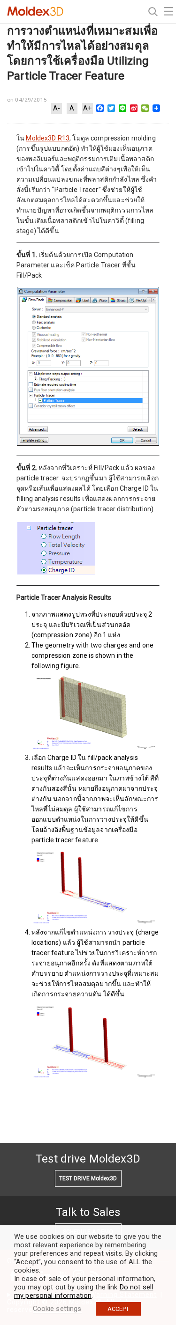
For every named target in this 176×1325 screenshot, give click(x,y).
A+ (87, 108)
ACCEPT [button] (118, 1308)
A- (56, 108)
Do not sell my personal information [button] (83, 1291)
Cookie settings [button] (57, 1308)
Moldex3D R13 (47, 138)
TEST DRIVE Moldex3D (88, 1178)
